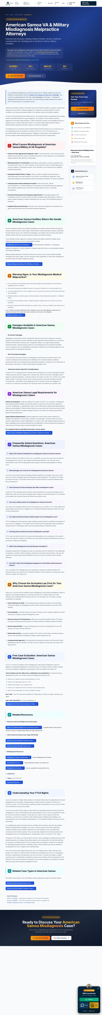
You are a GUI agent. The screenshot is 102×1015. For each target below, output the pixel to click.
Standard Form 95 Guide (14, 768)
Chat (86, 1005)
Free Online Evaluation (60, 938)
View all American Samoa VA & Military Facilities (23, 264)
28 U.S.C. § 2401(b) (12, 898)
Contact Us (57, 3)
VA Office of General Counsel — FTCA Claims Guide (21, 902)
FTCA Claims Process (13, 762)
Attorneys (50, 3)
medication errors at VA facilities (18, 245)
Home (11, 3)
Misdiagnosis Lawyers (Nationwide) (17, 757)
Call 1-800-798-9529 (16, 76)
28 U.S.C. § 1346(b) (12, 900)
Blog (63, 3)
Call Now (90, 999)
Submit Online (81, 113)
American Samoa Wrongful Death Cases (19, 746)
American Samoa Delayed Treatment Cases (20, 740)
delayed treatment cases (14, 315)
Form (96, 1005)
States (11, 14)
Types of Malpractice (26, 3)
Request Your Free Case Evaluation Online (21, 704)
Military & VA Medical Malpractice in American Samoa (23, 727)
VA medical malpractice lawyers (45, 52)
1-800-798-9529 (72, 3)
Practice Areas (39, 3)
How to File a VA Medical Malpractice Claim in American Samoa (28, 433)
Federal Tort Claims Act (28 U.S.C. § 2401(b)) (44, 95)
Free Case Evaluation (85, 3)
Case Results (17, 3)
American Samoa (19, 14)
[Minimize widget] (98, 988)
